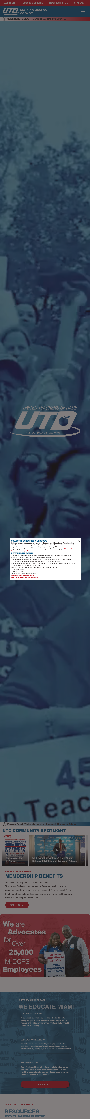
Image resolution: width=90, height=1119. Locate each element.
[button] (79, 541)
